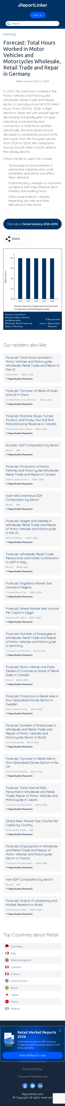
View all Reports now (32, 1055)
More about (32, 224)
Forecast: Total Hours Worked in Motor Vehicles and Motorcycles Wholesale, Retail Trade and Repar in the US (32, 363)
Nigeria (15, 1008)
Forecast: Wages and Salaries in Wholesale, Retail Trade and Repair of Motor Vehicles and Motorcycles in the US (31, 527)
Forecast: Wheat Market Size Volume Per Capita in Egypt (32, 611)
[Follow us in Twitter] (32, 1086)
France (15, 974)
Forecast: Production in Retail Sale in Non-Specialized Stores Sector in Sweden (32, 700)
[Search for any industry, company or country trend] (9, 24)
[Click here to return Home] (32, 5)
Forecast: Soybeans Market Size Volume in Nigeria (29, 585)
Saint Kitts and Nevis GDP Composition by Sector (24, 498)
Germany (17, 946)
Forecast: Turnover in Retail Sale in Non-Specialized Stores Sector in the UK (32, 763)
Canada (16, 967)
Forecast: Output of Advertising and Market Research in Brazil (31, 903)
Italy (13, 953)
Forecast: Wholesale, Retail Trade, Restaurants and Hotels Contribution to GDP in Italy (32, 558)
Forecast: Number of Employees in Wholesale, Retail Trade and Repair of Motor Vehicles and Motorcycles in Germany (31, 640)
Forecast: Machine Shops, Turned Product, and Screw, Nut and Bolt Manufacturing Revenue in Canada (31, 420)
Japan (15, 994)
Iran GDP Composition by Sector (29, 879)
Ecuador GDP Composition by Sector (32, 445)
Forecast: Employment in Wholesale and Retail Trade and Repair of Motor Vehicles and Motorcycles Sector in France (32, 852)
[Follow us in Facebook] (24, 1086)
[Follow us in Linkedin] (40, 1086)
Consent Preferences (32, 1076)
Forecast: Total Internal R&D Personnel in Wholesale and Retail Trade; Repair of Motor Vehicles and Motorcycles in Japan (32, 794)
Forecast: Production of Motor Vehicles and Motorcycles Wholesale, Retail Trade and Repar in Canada (32, 470)
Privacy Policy (32, 1069)
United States (19, 981)
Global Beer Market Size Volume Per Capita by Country (32, 823)
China (14, 1001)
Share (15, 239)
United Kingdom (21, 960)
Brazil (14, 987)
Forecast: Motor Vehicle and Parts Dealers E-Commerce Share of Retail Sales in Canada (32, 671)
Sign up (37, 15)
